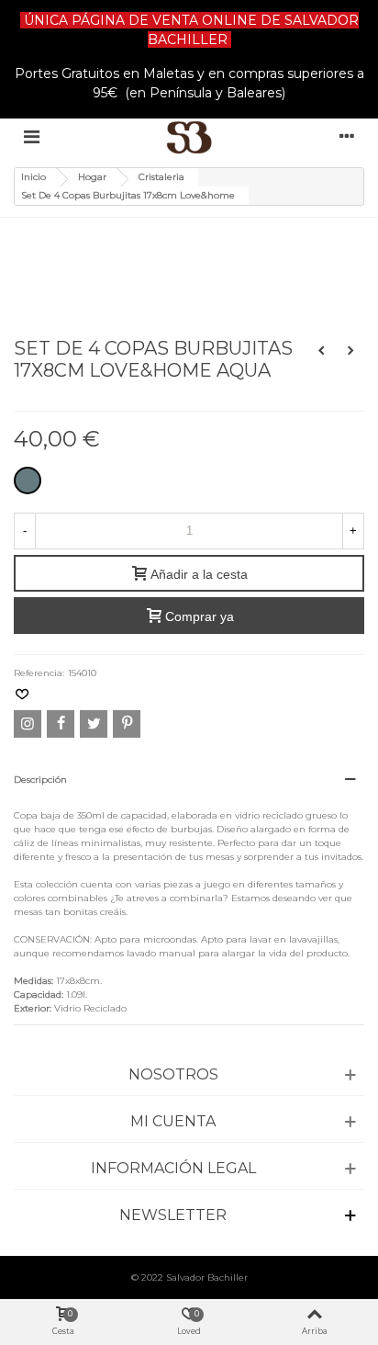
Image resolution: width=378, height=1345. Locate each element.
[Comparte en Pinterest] (126, 724)
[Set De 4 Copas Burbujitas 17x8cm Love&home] (128, 243)
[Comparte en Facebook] (60, 724)
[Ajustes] (346, 136)
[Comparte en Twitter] (93, 724)
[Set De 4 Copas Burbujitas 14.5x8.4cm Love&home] (321, 351)
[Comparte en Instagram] (27, 724)
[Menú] (31, 136)
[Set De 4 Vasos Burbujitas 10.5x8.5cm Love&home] (350, 351)
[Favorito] (23, 695)
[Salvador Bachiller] (189, 137)
